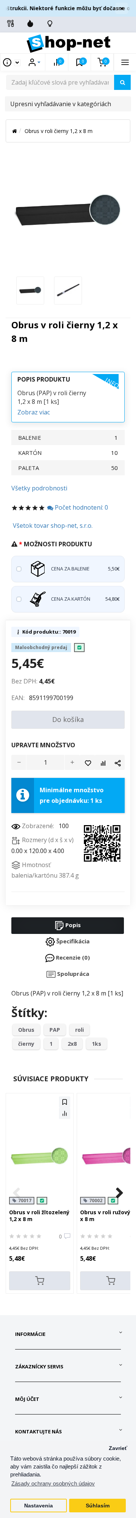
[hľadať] (122, 82)
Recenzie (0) (72, 957)
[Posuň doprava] (120, 1193)
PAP (54, 1029)
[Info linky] (10, 23)
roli (79, 1029)
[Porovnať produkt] (102, 762)
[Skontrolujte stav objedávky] (50, 23)
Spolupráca (72, 973)
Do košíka (68, 719)
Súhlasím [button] (98, 1506)
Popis (72, 925)
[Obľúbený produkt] (87, 762)
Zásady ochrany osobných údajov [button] (53, 1483)
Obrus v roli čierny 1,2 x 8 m (59, 130)
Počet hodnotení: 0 (80, 507)
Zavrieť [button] (118, 1448)
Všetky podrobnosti (39, 488)
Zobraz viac (33, 412)
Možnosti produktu (58, 544)
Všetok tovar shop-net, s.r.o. (53, 525)
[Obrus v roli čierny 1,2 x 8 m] (30, 290)
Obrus (26, 1029)
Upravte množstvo (43, 745)
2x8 (72, 1043)
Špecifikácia (72, 941)
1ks (96, 1043)
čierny (26, 1043)
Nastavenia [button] (38, 1506)
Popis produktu (43, 379)
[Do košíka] (39, 1280)
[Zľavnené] (30, 23)
